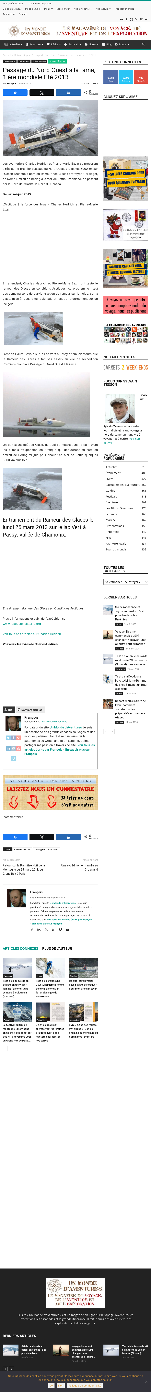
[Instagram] (131, 19)
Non (60, 1385)
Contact (23, 14)
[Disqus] (50, 1109)
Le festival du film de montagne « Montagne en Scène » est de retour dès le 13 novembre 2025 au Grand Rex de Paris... (17, 1032)
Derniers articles (31, 709)
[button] (143, 44)
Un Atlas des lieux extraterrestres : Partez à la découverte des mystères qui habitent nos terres (50, 1032)
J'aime (110, 71)
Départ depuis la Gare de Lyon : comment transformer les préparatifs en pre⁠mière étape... (130, 709)
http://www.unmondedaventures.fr (47, 897)
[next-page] (11, 1048)
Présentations (39, 61)
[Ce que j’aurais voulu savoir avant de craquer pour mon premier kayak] (83, 967)
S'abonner (141, 71)
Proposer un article (124, 8)
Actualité (14, 44)
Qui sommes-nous (12, 8)
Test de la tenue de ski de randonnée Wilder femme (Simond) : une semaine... (131, 660)
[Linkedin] (40, 930)
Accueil (7, 55)
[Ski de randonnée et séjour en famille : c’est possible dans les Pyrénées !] (108, 610)
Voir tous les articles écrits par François (69, 919)
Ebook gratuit (63, 8)
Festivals (74, 44)
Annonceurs (9, 14)
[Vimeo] (141, 19)
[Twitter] (8, 739)
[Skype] (47, 930)
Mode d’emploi (33, 8)
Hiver (39, 975)
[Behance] (121, 19)
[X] (136, 19)
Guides (73, 975)
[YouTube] (18, 750)
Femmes (8, 975)
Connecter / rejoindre (40, 3)
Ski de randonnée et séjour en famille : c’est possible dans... (34, 1350)
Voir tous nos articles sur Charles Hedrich (32, 634)
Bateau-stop (21, 55)
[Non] (146, 1382)
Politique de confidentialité (84, 1385)
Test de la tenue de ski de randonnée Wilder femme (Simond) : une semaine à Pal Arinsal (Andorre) (16, 988)
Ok (51, 1385)
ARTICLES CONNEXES (20, 948)
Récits (54, 44)
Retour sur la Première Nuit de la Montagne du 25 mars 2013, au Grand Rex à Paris (24, 869)
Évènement (24, 61)
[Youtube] (68, 930)
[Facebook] (126, 19)
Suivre (126, 71)
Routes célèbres (57, 61)
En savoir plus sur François (47, 923)
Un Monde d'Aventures (66, 727)
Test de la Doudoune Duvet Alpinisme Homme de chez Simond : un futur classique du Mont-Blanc (50, 988)
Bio (10, 709)
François (11, 83)
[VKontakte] (146, 19)
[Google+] (18, 739)
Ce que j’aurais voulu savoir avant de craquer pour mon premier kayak (83, 984)
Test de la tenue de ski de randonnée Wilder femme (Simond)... (135, 1350)
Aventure (35, 44)
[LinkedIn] (8, 750)
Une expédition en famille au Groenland (79, 867)
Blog (108, 44)
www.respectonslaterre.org (22, 624)
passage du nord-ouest (46, 849)
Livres (92, 44)
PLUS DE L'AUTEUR (57, 948)
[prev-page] (5, 1048)
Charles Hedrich (22, 849)
